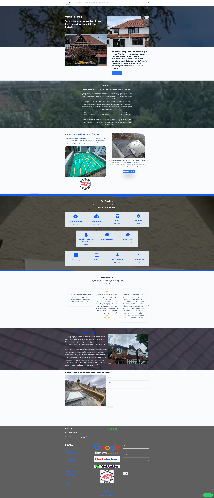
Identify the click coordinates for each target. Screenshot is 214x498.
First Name (110, 377)
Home (73, 2)
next (148, 305)
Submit (110, 407)
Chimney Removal (71, 477)
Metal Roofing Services (73, 466)
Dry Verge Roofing (71, 464)
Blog (100, 2)
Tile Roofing (70, 462)
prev (65, 305)
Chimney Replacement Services (75, 479)
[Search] (148, 2)
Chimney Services (94, 2)
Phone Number (110, 387)
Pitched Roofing (71, 460)
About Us (103, 2)
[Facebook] (109, 429)
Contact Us (108, 2)
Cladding (69, 469)
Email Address (110, 382)
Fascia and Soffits (71, 458)
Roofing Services (78, 2)
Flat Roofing (70, 457)
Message (124, 459)
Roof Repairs (70, 455)
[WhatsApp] (116, 429)
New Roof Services (86, 2)
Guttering (69, 468)
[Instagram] (112, 429)
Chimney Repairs (71, 475)
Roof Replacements (72, 453)
